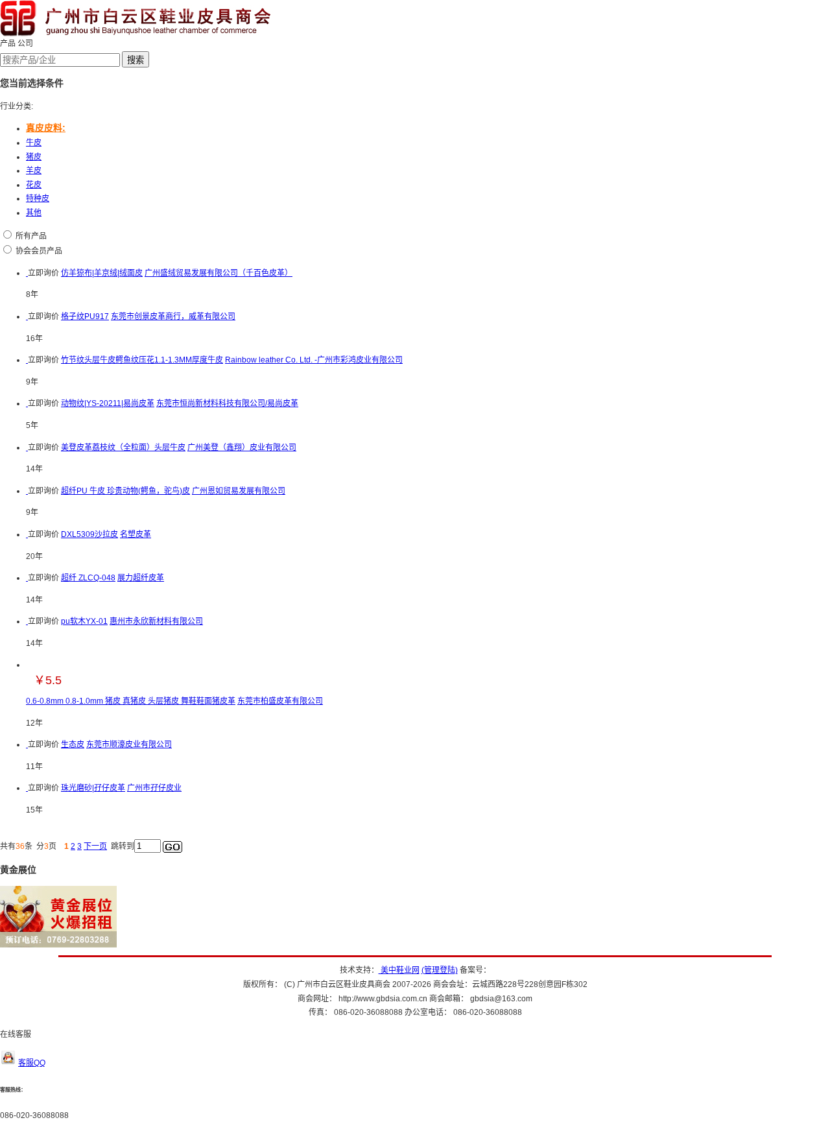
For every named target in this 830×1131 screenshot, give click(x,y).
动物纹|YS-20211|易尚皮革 (107, 403)
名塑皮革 (135, 534)
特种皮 (37, 198)
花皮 (34, 184)
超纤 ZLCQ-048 (88, 577)
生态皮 (72, 744)
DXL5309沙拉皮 (89, 534)
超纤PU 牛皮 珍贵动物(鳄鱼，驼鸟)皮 (125, 490)
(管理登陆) (439, 970)
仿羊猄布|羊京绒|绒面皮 (102, 273)
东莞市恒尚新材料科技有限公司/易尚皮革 (227, 403)
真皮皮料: (45, 128)
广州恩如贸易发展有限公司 (238, 490)
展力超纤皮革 (140, 577)
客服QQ (31, 1062)
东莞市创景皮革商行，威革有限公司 (173, 316)
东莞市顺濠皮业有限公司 (129, 744)
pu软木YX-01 (84, 621)
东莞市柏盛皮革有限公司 (280, 701)
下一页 (95, 846)
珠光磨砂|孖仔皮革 (93, 787)
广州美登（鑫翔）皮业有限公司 (241, 447)
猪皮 (34, 156)
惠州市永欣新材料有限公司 (156, 621)
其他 (34, 212)
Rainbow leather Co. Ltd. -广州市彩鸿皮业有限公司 (314, 359)
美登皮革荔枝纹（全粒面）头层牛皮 (123, 447)
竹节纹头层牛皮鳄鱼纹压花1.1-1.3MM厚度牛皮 (142, 359)
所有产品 (31, 236)
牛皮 (34, 142)
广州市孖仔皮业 (154, 787)
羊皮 (34, 170)
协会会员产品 (39, 251)
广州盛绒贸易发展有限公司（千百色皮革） (218, 273)
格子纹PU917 (85, 316)
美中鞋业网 (399, 970)
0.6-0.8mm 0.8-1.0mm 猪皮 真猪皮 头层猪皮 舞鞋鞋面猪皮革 (130, 701)
